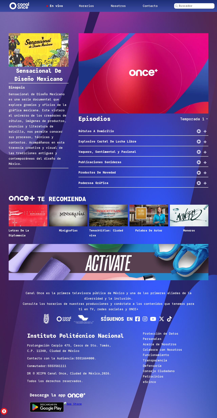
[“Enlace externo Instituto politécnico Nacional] (46, 319)
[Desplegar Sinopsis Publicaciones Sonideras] (205, 162)
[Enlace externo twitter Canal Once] (161, 319)
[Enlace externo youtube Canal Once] (153, 319)
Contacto (150, 6)
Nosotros (118, 6)
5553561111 (57, 366)
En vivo (55, 6)
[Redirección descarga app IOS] (81, 407)
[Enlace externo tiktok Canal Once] (169, 319)
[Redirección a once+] (76, 395)
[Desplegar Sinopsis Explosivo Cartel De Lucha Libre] (205, 141)
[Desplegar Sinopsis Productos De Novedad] (205, 172)
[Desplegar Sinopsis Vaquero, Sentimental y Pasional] (205, 152)
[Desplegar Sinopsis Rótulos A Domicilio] (205, 131)
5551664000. (86, 358)
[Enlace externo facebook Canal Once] (137, 319)
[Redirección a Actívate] (108, 263)
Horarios (86, 6)
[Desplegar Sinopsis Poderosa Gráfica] (205, 183)
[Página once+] (84, 319)
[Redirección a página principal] (19, 6)
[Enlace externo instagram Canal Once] (145, 319)
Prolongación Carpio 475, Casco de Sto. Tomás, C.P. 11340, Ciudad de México (69, 348)
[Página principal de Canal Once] (64, 319)
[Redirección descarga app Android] (47, 407)
